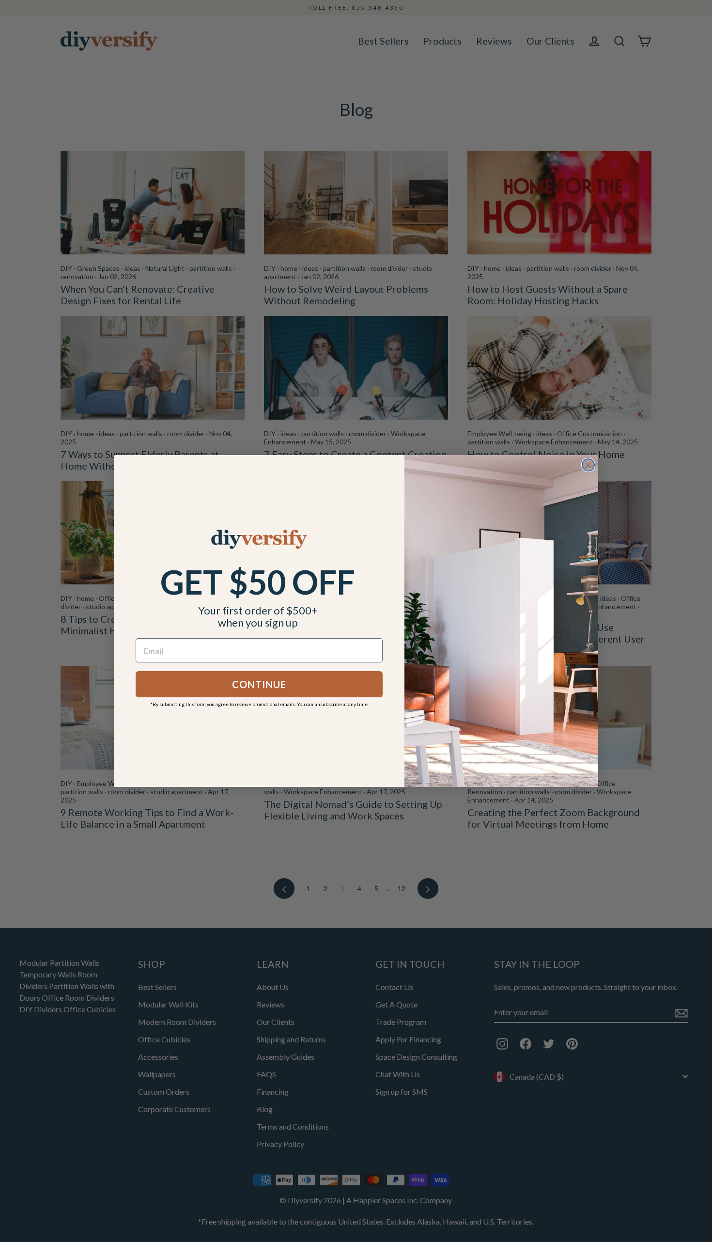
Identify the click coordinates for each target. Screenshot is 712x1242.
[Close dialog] (588, 465)
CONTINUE (259, 684)
